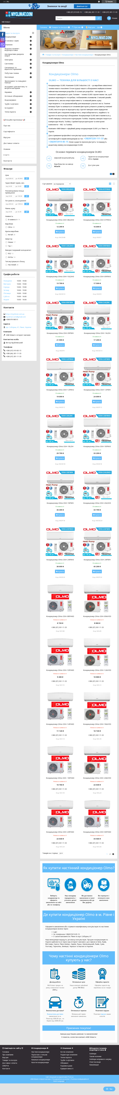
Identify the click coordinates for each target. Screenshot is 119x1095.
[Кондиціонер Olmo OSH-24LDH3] (97, 485)
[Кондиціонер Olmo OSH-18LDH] (60, 428)
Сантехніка (9, 64)
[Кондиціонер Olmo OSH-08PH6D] (60, 598)
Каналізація (94, 1065)
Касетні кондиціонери (40, 1062)
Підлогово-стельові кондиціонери (39, 1056)
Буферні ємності (66, 1068)
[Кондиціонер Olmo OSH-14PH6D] (60, 706)
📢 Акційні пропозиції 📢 (14, 120)
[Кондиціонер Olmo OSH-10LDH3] (60, 258)
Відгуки (6, 137)
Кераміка (8, 92)
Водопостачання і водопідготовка (12, 49)
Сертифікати (9, 131)
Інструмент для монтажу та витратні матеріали (16, 87)
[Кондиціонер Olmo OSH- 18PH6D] (60, 760)
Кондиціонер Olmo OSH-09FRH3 (97, 276)
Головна (43, 27)
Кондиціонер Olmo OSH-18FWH (60, 503)
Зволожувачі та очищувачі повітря (15, 82)
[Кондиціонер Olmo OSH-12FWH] (97, 372)
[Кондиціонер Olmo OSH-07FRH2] (97, 202)
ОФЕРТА (5, 1066)
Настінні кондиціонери (84, 55)
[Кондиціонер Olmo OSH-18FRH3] (97, 428)
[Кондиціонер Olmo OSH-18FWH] (60, 485)
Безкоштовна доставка (55, 1014)
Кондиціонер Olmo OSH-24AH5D (97, 778)
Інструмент (9, 108)
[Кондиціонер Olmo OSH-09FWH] (60, 315)
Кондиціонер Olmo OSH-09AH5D (97, 616)
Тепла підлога (10, 112)
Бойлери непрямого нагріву (100, 1059)
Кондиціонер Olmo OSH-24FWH (97, 560)
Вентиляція (9, 77)
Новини (6, 149)
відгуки (103, 1014)
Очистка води (95, 1062)
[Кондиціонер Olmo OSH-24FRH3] (60, 541)
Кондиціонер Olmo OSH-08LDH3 (60, 220)
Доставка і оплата (11, 143)
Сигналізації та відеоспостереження (13, 68)
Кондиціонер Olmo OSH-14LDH (97, 333)
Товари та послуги (53, 55)
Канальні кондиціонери (40, 1060)
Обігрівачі (64, 1063)
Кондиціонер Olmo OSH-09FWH (60, 333)
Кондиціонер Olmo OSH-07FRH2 (97, 220)
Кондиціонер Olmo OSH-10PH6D (60, 670)
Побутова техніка (12, 73)
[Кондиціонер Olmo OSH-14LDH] (97, 315)
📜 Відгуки (90, 27)
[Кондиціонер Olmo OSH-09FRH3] (97, 258)
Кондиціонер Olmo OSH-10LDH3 (60, 276)
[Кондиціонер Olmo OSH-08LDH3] (60, 202)
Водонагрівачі (10, 100)
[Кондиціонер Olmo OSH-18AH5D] (97, 706)
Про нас (6, 125)
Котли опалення (66, 1052)
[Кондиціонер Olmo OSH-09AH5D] (97, 598)
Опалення (8, 45)
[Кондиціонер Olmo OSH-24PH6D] (60, 814)
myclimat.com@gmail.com (16, 317)
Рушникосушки (66, 1066)
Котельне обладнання (14, 96)
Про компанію (7, 1055)
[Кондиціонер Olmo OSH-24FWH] (97, 541)
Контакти (7, 161)
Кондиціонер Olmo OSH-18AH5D (97, 724)
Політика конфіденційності (80, 1079)
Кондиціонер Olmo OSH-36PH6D (97, 832)
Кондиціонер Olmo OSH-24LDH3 (97, 503)
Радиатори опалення (68, 1055)
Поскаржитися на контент (60, 1079)
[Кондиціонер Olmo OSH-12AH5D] (97, 652)
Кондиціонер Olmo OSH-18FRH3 (97, 446)
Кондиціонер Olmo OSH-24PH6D (60, 832)
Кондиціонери (67, 55)
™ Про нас (76, 27)
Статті (6, 155)
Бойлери (92, 1053)
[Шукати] (98, 18)
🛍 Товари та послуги (58, 27)
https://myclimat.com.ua (15, 314)
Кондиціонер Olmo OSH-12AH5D (97, 670)
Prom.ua (70, 1077)
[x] (113, 174)
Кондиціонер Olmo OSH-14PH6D (60, 724)
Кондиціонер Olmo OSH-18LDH (60, 446)
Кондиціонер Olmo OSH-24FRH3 (60, 560)
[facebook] (111, 174)
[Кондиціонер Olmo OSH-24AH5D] (97, 760)
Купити (61, 232)
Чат (111, 1089)
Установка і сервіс (12, 41)
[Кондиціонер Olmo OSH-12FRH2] (60, 372)
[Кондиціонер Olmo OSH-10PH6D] (60, 652)
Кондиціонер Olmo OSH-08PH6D (60, 616)
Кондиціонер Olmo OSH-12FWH (97, 390)
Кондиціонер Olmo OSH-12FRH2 (60, 390)
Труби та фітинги (11, 104)
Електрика (9, 60)
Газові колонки (95, 1056)
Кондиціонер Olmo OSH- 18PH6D (60, 778)
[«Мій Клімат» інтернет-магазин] (19, 15)
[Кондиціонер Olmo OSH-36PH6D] (97, 814)
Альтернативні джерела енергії (14, 55)
